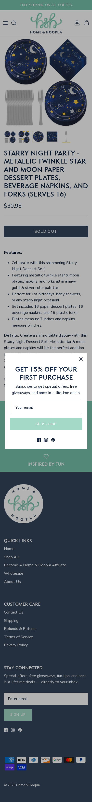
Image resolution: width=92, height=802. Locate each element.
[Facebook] (39, 440)
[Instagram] (46, 440)
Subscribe (46, 424)
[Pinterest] (53, 440)
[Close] (81, 359)
